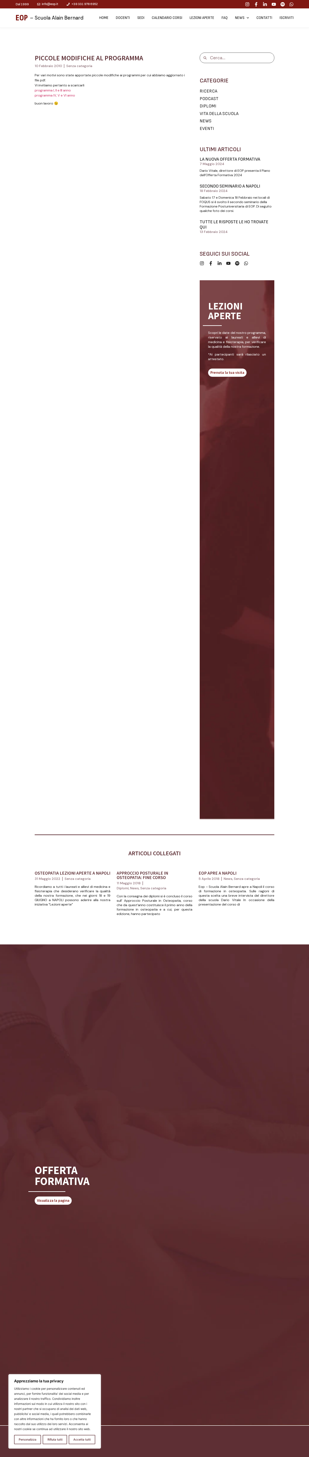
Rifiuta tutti (55, 1439)
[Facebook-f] (256, 4)
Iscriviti (287, 18)
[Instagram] (247, 4)
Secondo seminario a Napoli (230, 186)
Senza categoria (79, 66)
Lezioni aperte (202, 18)
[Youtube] (274, 4)
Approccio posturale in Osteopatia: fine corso (142, 875)
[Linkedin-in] (265, 4)
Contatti (264, 18)
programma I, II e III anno (53, 90)
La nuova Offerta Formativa (230, 159)
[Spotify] (282, 4)
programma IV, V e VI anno (55, 95)
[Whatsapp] (291, 4)
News (239, 18)
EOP (22, 18)
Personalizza (27, 1439)
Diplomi (123, 888)
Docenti (123, 18)
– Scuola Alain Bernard (56, 18)
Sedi (140, 18)
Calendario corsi (167, 18)
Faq (225, 18)
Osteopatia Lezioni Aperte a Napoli (72, 873)
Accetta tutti (82, 1439)
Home (103, 18)
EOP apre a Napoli (217, 873)
